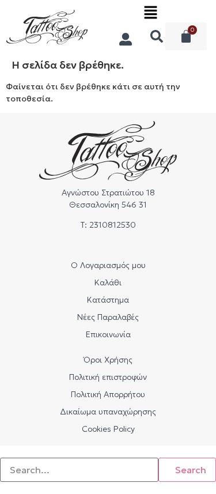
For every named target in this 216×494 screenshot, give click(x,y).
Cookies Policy (108, 429)
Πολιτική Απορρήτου (108, 394)
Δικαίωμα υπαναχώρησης (108, 411)
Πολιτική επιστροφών (108, 377)
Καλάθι (108, 282)
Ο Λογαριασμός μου (108, 265)
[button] (150, 15)
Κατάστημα (108, 300)
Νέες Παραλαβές (108, 317)
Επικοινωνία (108, 334)
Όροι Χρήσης (108, 360)
